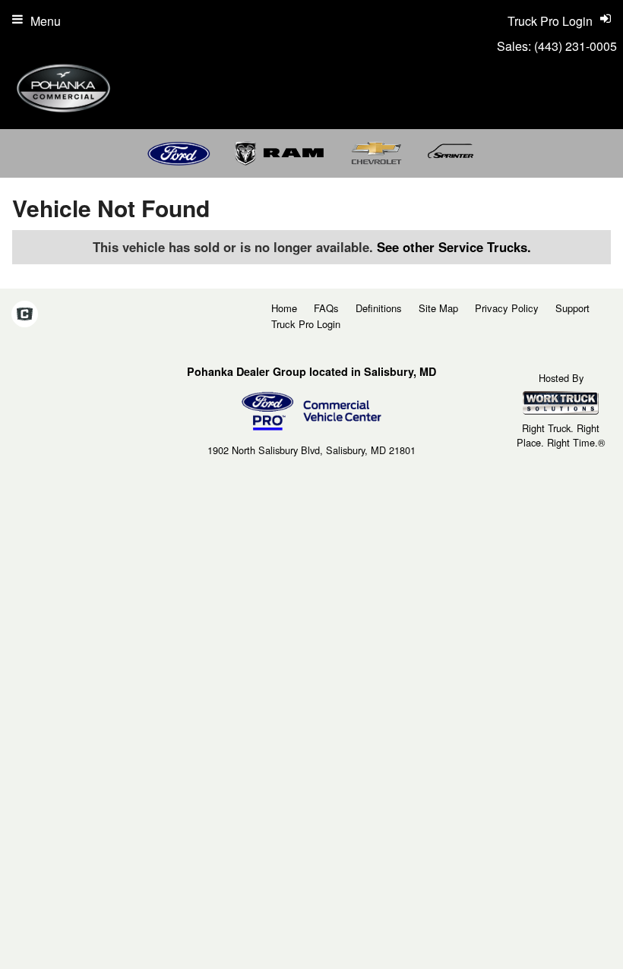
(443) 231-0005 (575, 46)
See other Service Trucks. (454, 247)
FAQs (326, 308)
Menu (45, 21)
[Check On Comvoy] (24, 314)
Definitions (379, 308)
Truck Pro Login (305, 324)
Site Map (438, 308)
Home (284, 308)
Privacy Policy (507, 308)
